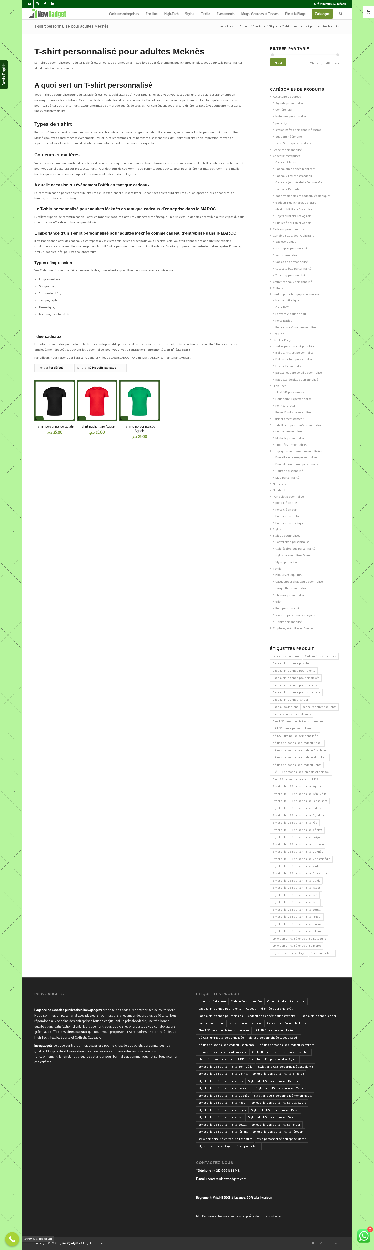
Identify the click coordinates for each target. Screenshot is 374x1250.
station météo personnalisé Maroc (298, 129)
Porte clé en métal (287, 516)
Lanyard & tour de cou (290, 314)
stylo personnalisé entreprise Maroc (296, 945)
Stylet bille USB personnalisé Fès (294, 822)
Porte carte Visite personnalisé (295, 327)
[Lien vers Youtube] (29, 4)
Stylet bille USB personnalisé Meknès (297, 851)
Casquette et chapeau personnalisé (299, 581)
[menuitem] (124, 13)
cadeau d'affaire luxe (286, 656)
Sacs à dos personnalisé (291, 262)
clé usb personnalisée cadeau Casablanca (300, 750)
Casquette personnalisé (291, 588)
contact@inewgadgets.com (227, 1178)
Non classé (280, 484)
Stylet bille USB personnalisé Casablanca (299, 801)
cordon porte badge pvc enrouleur (296, 294)
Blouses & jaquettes (288, 574)
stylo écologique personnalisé (295, 548)
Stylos (277, 529)
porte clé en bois (286, 502)
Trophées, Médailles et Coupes (293, 628)
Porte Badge (283, 320)
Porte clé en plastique (289, 523)
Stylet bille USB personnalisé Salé (295, 902)
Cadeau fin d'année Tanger (290, 699)
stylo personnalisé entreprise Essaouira (299, 938)
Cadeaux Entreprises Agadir (293, 176)
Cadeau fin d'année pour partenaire (296, 692)
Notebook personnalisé (290, 116)
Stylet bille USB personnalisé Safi (294, 895)
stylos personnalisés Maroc (293, 555)
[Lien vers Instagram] (37, 4)
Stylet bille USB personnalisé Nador (296, 866)
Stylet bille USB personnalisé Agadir (296, 786)
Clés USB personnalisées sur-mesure (297, 721)
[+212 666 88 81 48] (12, 1239)
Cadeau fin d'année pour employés (295, 678)
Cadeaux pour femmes (288, 229)
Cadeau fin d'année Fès (320, 656)
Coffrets (278, 288)
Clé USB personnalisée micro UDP (295, 779)
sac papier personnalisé (291, 248)
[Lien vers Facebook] (45, 4)
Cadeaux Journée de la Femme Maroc (300, 182)
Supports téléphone (288, 136)
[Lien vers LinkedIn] (52, 4)
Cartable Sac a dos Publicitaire (293, 235)
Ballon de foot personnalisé (293, 359)
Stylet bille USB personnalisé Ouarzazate (299, 873)
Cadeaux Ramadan (288, 189)
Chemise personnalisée (290, 595)
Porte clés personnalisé (288, 496)
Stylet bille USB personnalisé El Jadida (298, 815)
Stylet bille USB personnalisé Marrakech (299, 844)
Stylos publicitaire (287, 562)
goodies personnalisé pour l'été (293, 346)
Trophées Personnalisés (291, 444)
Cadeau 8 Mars (285, 162)
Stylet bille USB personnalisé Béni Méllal (299, 794)
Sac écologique (285, 241)
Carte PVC (282, 307)
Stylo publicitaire (322, 953)
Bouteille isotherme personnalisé (297, 464)
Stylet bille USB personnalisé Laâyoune (298, 837)
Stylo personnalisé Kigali (289, 953)
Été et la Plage (282, 340)
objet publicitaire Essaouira (293, 209)
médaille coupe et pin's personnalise (297, 425)
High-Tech (279, 386)
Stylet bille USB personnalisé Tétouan (297, 931)
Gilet (278, 601)
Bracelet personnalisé (287, 150)
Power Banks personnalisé (293, 412)
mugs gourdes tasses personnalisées (297, 451)
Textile (277, 568)
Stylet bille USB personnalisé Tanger (296, 916)
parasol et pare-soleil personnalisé (298, 372)
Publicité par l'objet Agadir (293, 223)
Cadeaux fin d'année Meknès (291, 714)
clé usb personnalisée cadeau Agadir (297, 743)
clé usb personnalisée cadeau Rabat (296, 765)
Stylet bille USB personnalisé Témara (297, 924)
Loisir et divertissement (288, 418)
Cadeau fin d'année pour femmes (294, 685)
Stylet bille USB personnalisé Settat (296, 909)
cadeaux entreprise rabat (319, 707)
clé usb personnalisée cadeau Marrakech (299, 757)
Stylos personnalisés (286, 535)
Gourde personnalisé (289, 471)
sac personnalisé (286, 255)
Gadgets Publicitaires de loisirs (295, 202)
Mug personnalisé (287, 477)
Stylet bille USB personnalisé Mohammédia (301, 859)
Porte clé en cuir (286, 509)
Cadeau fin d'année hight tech (295, 169)
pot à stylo (282, 123)
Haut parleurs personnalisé (293, 399)
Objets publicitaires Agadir (293, 216)
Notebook (279, 490)
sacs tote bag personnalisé (293, 268)
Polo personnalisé (287, 608)
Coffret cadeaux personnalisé (292, 282)
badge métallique (287, 300)
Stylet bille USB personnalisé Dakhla (297, 808)
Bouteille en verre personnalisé (296, 457)
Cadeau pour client (285, 707)
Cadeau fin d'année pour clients (293, 670)
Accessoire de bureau (287, 96)
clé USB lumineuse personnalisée (295, 736)
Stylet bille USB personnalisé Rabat (296, 887)
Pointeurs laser (285, 405)
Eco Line (278, 334)
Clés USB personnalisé (290, 392)
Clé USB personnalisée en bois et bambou (301, 772)
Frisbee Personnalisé (289, 366)
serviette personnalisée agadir (295, 615)
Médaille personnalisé (290, 438)
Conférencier (283, 109)
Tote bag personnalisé (290, 275)
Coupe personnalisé (288, 431)
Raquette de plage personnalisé (296, 379)
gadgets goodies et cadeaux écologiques (302, 196)
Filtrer (278, 62)
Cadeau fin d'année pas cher (291, 663)
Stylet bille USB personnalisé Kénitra (297, 830)
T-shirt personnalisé (288, 622)
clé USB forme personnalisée (292, 728)
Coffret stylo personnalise (292, 542)
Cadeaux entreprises (286, 156)
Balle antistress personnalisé (294, 352)
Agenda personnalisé (289, 103)
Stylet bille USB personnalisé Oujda (296, 880)
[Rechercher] (341, 13)
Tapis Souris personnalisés (293, 143)
